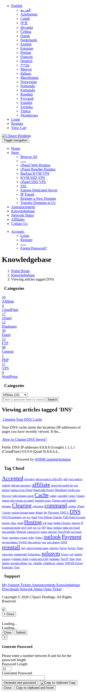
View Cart (18, 128)
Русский (27, 98)
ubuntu (6, 563)
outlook (52, 537)
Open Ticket (52, 589)
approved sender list (62, 485)
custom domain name (23, 512)
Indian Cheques (62, 523)
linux (49, 527)
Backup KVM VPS (34, 173)
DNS (75, 512)
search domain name (37, 548)
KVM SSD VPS (32, 178)
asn (76, 485)
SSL (23, 186)
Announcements (23, 207)
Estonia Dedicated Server (39, 190)
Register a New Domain (38, 198)
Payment (71, 537)
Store (16, 153)
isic (35, 527)
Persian (25, 53)
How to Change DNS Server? (24, 439)
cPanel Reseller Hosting (37, 169)
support (6, 559)
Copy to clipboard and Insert (35, 687)
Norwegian (28, 82)
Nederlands (28, 40)
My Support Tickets (17, 585)
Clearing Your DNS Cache (22, 419)
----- (23, 161)
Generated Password (17, 673)
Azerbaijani (28, 14)
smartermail (20, 554)
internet (76, 523)
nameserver (33, 532)
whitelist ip (49, 563)
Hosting (33, 522)
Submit (21, 632)
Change (80, 496)
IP (82, 523)
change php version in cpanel (18, 500)
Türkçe (25, 111)
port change (53, 542)
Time (72, 559)
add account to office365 (48, 479)
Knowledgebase (23, 211)
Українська (29, 115)
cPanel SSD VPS (33, 182)
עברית (24, 65)
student (78, 554)
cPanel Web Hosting (35, 165)
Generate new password (20, 682)
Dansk (25, 36)
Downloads (11, 589)
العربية (25, 10)
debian (39, 512)
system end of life (38, 559)
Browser (6, 496)
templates (54, 559)
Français (26, 57)
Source (65, 554)
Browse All (28, 157)
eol (24, 517)
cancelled (63, 496)
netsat (44, 532)
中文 (24, 23)
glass (13, 523)
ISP (44, 527)
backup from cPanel (21, 490)
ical (44, 523)
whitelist (37, 563)
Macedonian (29, 78)
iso (39, 527)
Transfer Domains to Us (37, 203)
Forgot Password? (33, 248)
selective (54, 548)
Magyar (26, 69)
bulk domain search (23, 496)
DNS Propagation (12, 517)
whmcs (60, 563)
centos (71, 496)
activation (29, 479)
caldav (53, 496)
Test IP (64, 559)
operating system (18, 537)
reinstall (11, 547)
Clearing (22, 505)
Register (17, 124)
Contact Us (19, 224)
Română (26, 94)
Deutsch (26, 61)
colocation (38, 506)
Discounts (53, 512)
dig (45, 512)
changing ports (43, 500)
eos (28, 517)
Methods (21, 532)
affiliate (41, 485)
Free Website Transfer (50, 517)
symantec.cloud (19, 559)
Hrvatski (26, 27)
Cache (42, 495)
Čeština (25, 32)
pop (44, 542)
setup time (7, 554)
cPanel (80, 506)
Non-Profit (64, 532)
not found (76, 532)
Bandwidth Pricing (43, 490)
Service (72, 548)
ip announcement (11, 527)
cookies (72, 506)
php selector (34, 542)
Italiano (25, 73)
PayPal (23, 542)
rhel (23, 548)
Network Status (22, 215)
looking (57, 527)
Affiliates (18, 219)
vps (30, 563)
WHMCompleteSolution (53, 459)
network (52, 532)
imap (50, 523)
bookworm (74, 490)
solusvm (51, 553)
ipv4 (23, 527)
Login (15, 119)
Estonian (26, 48)
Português (27, 86)
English (16, 6)
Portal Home (20, 271)
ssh (71, 554)
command (56, 505)
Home (15, 148)
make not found (71, 527)
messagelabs (9, 532)
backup (6, 490)
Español (26, 103)
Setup (80, 548)
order (31, 537)
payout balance (10, 542)
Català (25, 18)
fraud (34, 517)
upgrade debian (18, 563)
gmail (20, 523)
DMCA (64, 512)
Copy (72, 682)
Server (63, 548)
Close (7, 632)
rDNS (64, 542)
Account (18, 231)
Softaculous (34, 554)
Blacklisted (61, 490)
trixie (78, 559)
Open (5, 537)
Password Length (14, 664)
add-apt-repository (21, 485)
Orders (39, 537)
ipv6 (29, 527)
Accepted (12, 478)
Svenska (26, 107)
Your (16, 567)
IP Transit (27, 194)
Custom (6, 512)
